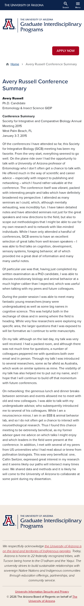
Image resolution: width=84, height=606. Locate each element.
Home (15, 64)
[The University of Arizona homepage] (24, 5)
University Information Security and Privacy (42, 591)
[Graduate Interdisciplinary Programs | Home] (42, 25)
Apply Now (66, 51)
